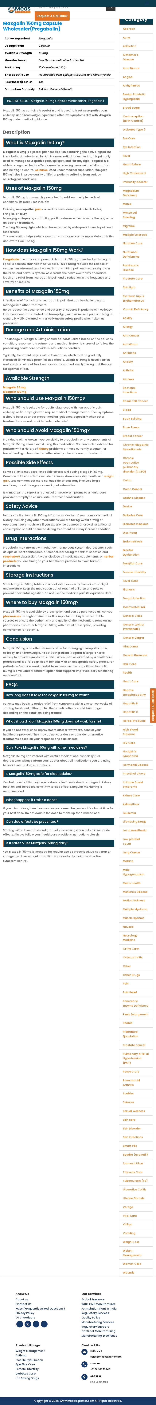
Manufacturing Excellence (99, 1336)
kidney (44, 449)
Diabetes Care (26, 1373)
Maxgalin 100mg (14, 392)
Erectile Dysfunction (29, 1360)
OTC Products (25, 1317)
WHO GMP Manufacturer (98, 1304)
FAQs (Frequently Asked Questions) (40, 1308)
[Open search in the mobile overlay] (75, 7)
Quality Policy (90, 1317)
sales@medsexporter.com (106, 1356)
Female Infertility (27, 1369)
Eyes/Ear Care (25, 1364)
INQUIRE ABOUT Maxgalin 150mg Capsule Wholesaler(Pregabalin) (55, 101)
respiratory (11, 556)
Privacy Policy (25, 1313)
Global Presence (92, 1299)
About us (22, 1299)
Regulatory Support (95, 1327)
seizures (41, 170)
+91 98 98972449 (100, 1369)
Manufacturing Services (97, 1322)
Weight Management (30, 1351)
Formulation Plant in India (99, 1308)
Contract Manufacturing (98, 1331)
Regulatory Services (95, 1313)
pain (38, 209)
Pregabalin (11, 259)
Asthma (21, 1355)
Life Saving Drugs (27, 1378)
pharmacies (12, 616)
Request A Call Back (52, 16)
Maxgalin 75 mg (14, 387)
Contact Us (23, 1304)
